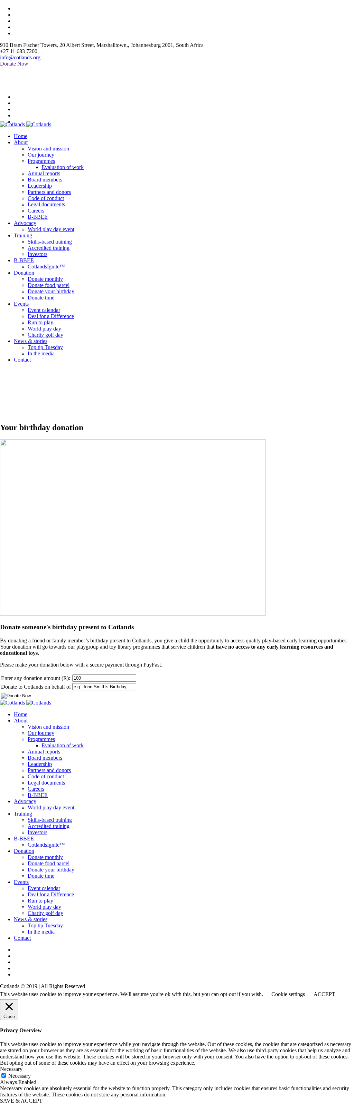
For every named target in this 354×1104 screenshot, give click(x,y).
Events (21, 882)
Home (6, 413)
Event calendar (44, 888)
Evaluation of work (62, 745)
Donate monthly (45, 857)
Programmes (41, 739)
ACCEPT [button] (324, 994)
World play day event (51, 807)
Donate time (41, 876)
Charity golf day (45, 913)
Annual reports (44, 752)
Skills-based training (50, 820)
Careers (36, 789)
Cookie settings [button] (288, 994)
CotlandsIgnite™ (46, 845)
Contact (22, 938)
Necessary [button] (11, 1069)
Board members (45, 758)
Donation (24, 851)
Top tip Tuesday (45, 925)
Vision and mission (48, 727)
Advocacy (25, 801)
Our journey (41, 733)
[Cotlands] (25, 124)
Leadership (40, 764)
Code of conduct (46, 776)
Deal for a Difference (51, 894)
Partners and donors (49, 770)
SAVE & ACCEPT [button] (21, 1101)
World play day (44, 907)
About (21, 720)
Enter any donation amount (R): (35, 678)
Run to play (40, 901)
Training (23, 814)
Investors (37, 832)
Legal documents (46, 783)
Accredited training (48, 826)
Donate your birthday (51, 870)
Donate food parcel (48, 863)
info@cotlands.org (20, 57)
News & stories (30, 919)
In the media (41, 932)
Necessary (19, 1076)
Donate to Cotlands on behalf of (36, 687)
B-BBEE (38, 795)
